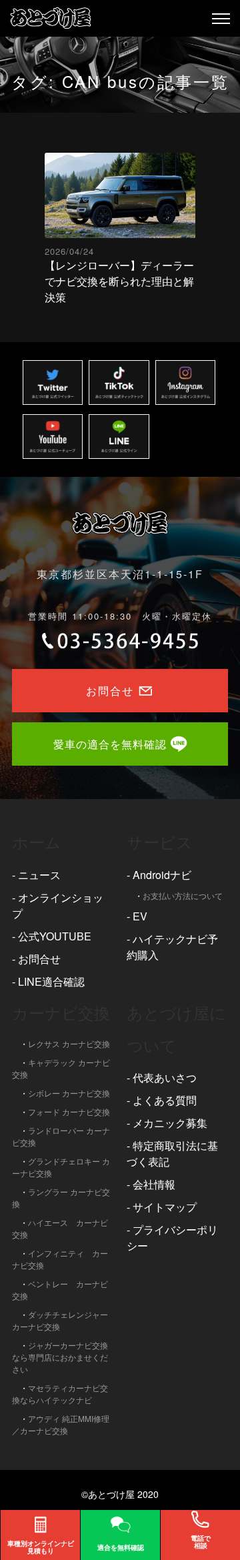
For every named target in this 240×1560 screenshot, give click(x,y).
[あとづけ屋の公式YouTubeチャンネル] (53, 436)
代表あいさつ (165, 1077)
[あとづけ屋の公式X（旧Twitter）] (53, 382)
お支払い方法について (183, 895)
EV (140, 916)
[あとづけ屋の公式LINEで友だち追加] (119, 436)
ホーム (36, 841)
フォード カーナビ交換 (69, 1111)
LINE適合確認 (51, 981)
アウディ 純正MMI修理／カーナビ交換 (60, 1424)
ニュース (39, 874)
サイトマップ (165, 1207)
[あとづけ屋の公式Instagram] (185, 382)
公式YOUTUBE (54, 936)
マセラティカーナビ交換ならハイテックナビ (60, 1393)
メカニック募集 (170, 1122)
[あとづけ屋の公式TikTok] (119, 382)
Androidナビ (162, 874)
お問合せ (39, 958)
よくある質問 (165, 1100)
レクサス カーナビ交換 (69, 1043)
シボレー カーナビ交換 (69, 1092)
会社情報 (154, 1184)
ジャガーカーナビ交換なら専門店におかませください (60, 1357)
